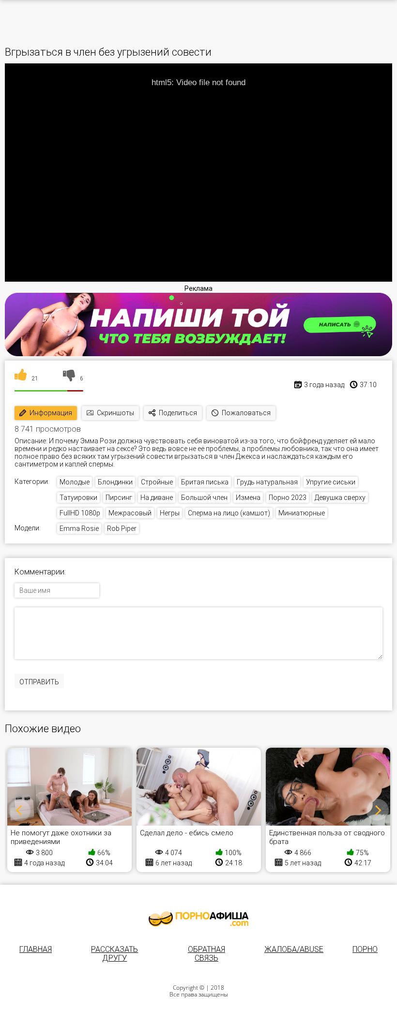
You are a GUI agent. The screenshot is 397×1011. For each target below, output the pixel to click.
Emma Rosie (79, 528)
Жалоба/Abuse (293, 949)
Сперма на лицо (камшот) (229, 513)
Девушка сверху (340, 497)
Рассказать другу (114, 954)
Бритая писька (205, 482)
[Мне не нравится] (69, 378)
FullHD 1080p (80, 513)
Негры (170, 513)
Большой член (204, 497)
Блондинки (115, 482)
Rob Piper (122, 528)
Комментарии (39, 572)
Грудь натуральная (267, 482)
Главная (35, 949)
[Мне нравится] (21, 378)
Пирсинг (119, 497)
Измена (248, 497)
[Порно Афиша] (198, 919)
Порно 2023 (287, 497)
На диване (156, 497)
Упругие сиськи (330, 482)
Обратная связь (206, 954)
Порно (365, 949)
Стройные (157, 482)
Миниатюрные (301, 513)
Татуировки (78, 497)
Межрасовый (130, 513)
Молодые (75, 482)
